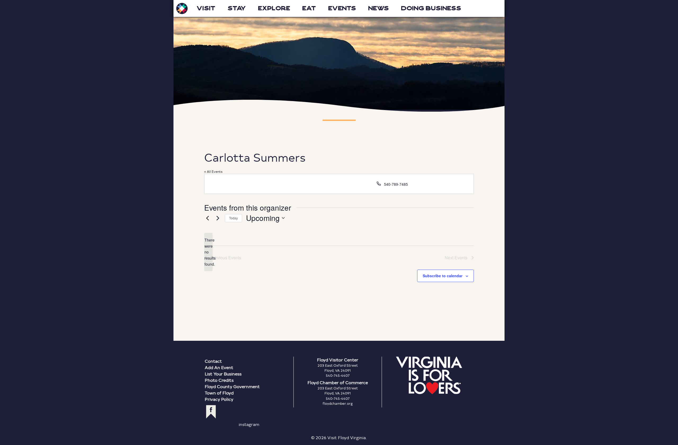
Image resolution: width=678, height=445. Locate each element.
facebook (211, 411)
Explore (274, 8)
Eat (309, 8)
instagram (249, 424)
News (378, 8)
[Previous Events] (207, 218)
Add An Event (219, 367)
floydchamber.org (338, 403)
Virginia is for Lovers (429, 375)
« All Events (213, 171)
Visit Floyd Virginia (182, 8)
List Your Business (223, 374)
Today (233, 218)
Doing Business (431, 8)
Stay (237, 8)
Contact (213, 361)
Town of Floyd (219, 393)
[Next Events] (218, 218)
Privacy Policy (219, 399)
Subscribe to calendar (442, 275)
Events (342, 8)
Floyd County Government (232, 386)
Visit (206, 8)
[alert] (208, 252)
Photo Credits (219, 380)
